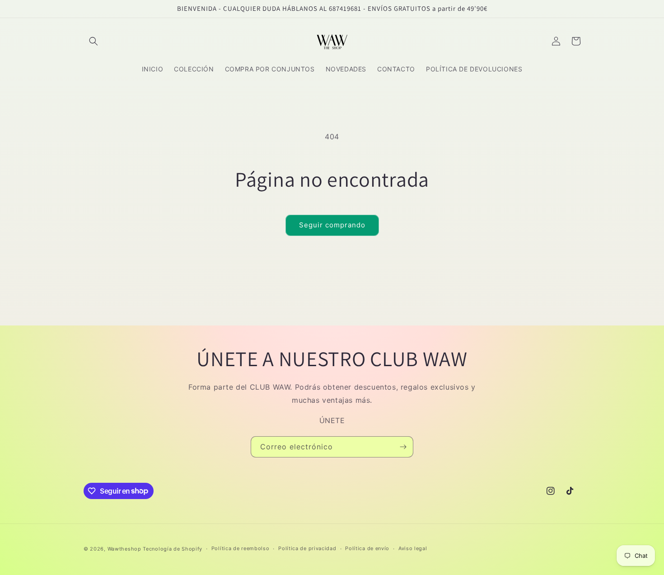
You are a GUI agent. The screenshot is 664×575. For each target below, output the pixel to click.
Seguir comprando (332, 225)
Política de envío (367, 548)
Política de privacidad (307, 548)
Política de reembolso (240, 548)
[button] (93, 41)
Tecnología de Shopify (172, 549)
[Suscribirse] (403, 446)
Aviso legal (412, 548)
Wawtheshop (124, 549)
